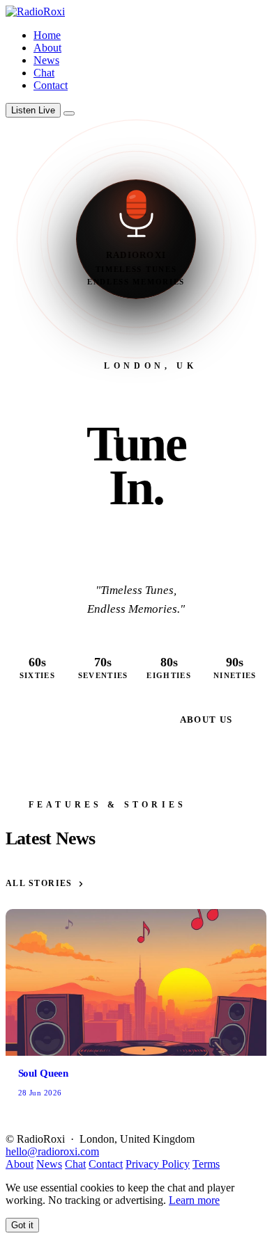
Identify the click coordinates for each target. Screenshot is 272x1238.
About (47, 48)
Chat (43, 73)
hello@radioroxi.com (52, 1151)
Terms (206, 1164)
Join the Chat (95, 719)
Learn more (194, 1200)
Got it (22, 1225)
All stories (39, 883)
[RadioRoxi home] (35, 11)
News (46, 60)
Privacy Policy (158, 1164)
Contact (50, 85)
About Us (206, 719)
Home (47, 35)
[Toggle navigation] (69, 113)
